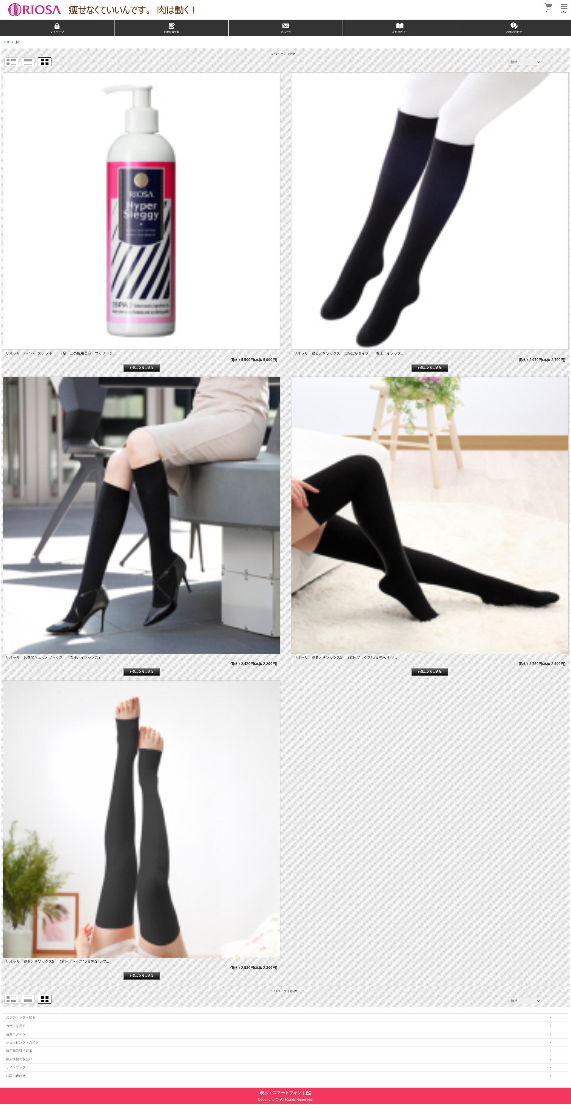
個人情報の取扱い (19, 1059)
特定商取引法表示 (19, 1050)
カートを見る (16, 1026)
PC (308, 1092)
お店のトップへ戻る (20, 1017)
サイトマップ (16, 1067)
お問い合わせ (16, 1075)
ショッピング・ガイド (22, 1042)
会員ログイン (16, 1034)
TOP (6, 42)
